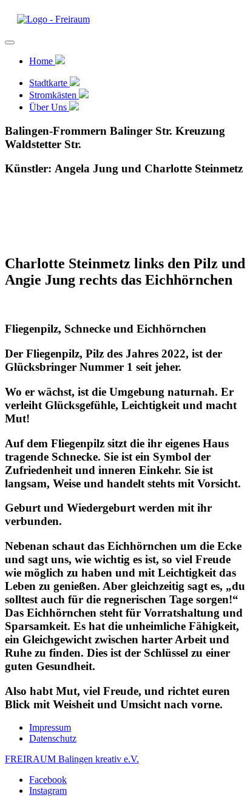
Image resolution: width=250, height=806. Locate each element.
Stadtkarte (49, 83)
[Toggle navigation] (10, 42)
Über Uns (49, 107)
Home (42, 61)
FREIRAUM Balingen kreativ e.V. (72, 759)
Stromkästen (54, 95)
